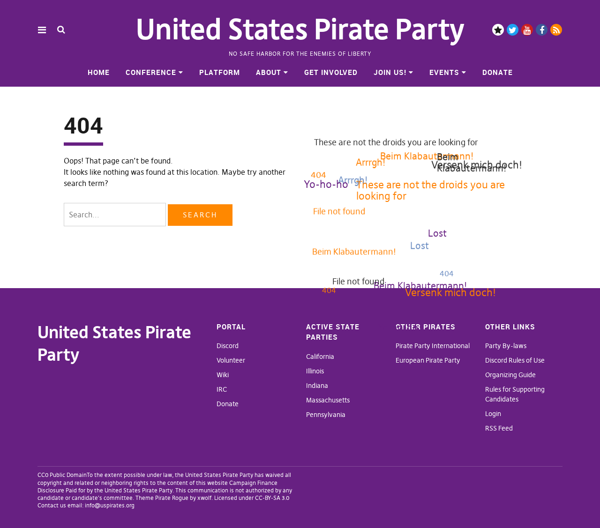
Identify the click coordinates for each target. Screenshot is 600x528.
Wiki (223, 375)
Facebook (542, 30)
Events (444, 72)
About (268, 72)
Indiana (317, 385)
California (320, 356)
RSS (556, 30)
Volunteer (231, 360)
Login (493, 413)
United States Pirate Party (300, 29)
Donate (497, 72)
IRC (222, 389)
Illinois (315, 371)
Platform (219, 72)
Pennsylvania (325, 414)
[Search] (61, 29)
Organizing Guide (510, 375)
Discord (498, 30)
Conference (151, 72)
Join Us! (390, 72)
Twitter (512, 30)
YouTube (527, 30)
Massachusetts (328, 400)
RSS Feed (499, 428)
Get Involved (331, 72)
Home (99, 72)
